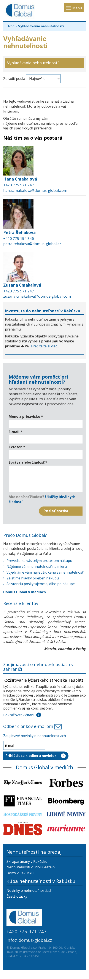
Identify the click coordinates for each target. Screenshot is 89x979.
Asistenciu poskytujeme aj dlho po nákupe (40, 583)
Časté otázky (16, 896)
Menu (77, 8)
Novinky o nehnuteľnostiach (29, 890)
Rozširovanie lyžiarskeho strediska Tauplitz (43, 680)
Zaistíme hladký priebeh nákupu (32, 578)
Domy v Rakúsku (19, 873)
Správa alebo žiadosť (28, 462)
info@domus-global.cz (29, 940)
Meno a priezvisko (26, 416)
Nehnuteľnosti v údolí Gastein (30, 867)
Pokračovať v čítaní (18, 715)
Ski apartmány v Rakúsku (26, 861)
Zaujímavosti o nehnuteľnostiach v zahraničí (38, 666)
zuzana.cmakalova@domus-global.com (37, 296)
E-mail (15, 431)
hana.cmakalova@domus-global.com (35, 190)
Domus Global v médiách (24, 592)
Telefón (17, 447)
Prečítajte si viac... (45, 346)
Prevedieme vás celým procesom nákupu (39, 560)
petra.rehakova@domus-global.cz (32, 243)
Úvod (10, 26)
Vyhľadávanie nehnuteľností (33, 62)
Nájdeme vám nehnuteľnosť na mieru (36, 566)
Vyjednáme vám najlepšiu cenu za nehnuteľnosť (44, 572)
